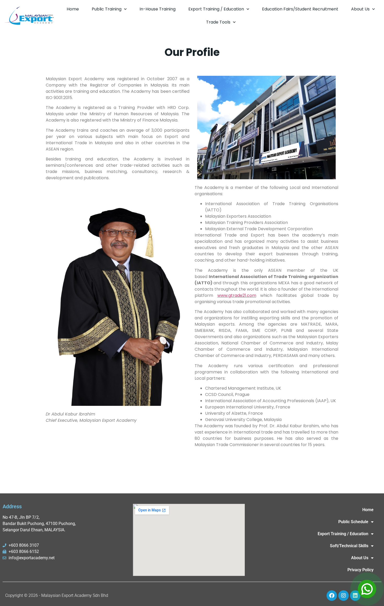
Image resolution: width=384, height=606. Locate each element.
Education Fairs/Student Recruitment (300, 9)
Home (73, 9)
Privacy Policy (360, 569)
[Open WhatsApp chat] (367, 589)
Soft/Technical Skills (349, 545)
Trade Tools (218, 22)
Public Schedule (353, 521)
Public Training (106, 9)
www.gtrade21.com (236, 295)
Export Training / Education (216, 9)
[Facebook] (332, 595)
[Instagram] (343, 595)
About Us (360, 9)
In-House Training (157, 9)
